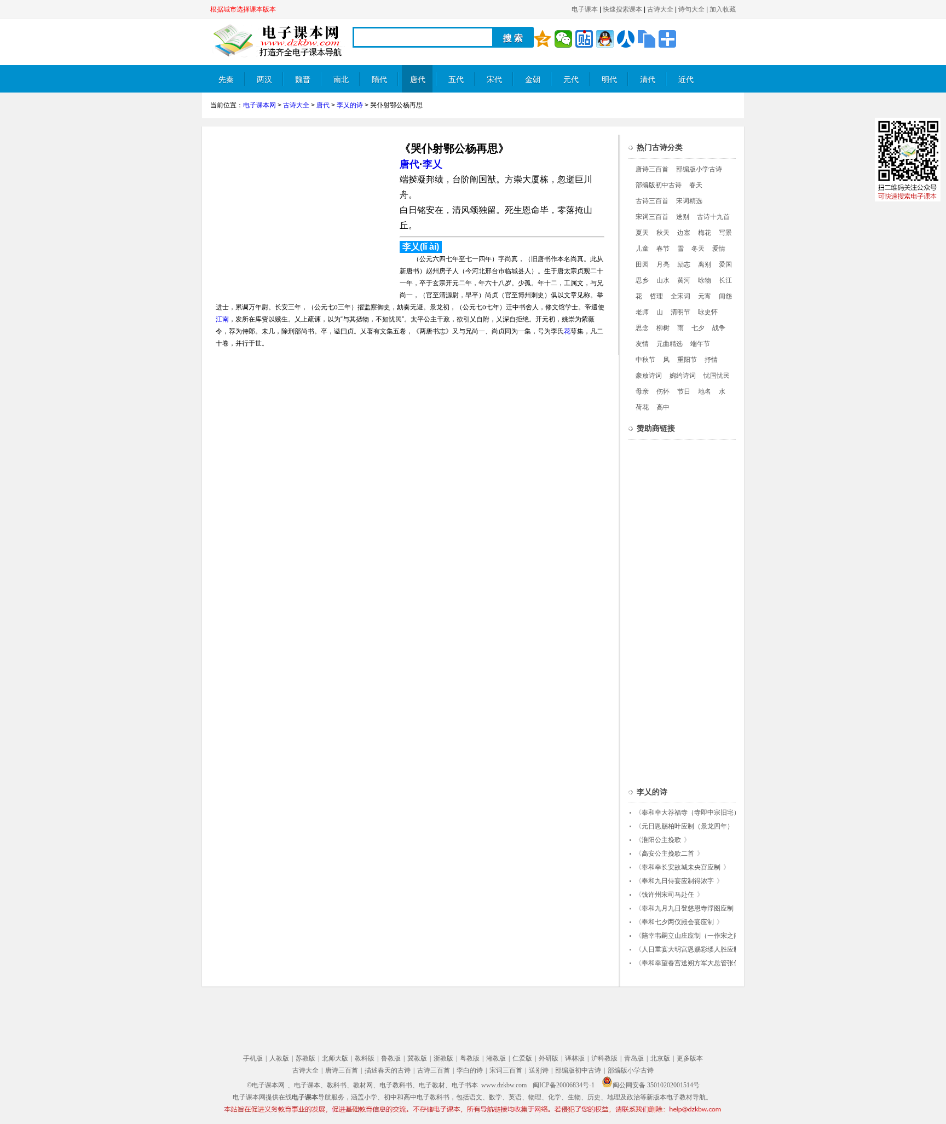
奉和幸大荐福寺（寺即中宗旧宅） (691, 812)
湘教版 (496, 1058)
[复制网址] (646, 39)
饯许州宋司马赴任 (668, 894)
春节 (663, 248)
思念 (642, 328)
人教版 (279, 1058)
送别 (682, 217)
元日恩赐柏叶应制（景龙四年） (688, 826)
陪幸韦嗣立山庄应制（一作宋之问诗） (697, 935)
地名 (704, 391)
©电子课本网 (266, 1085)
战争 (718, 328)
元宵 (704, 296)
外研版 (548, 1058)
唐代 (417, 80)
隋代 (379, 80)
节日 (683, 391)
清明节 (680, 312)
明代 (609, 80)
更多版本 (690, 1058)
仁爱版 (522, 1058)
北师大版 (335, 1058)
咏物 (704, 280)
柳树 (663, 328)
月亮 (663, 264)
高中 (663, 407)
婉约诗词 (683, 375)
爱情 (718, 248)
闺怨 (725, 296)
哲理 (656, 296)
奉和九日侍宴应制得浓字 (678, 881)
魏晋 (302, 80)
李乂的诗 (350, 105)
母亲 (642, 391)
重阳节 (687, 360)
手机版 (253, 1058)
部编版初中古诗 (659, 185)
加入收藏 (723, 9)
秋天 (663, 233)
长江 (725, 280)
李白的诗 (470, 1070)
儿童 (642, 248)
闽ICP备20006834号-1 (564, 1085)
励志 (683, 264)
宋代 (494, 80)
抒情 (711, 360)
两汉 (264, 80)
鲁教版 (391, 1058)
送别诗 (539, 1070)
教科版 (364, 1058)
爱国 (725, 264)
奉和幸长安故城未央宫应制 (681, 867)
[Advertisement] (302, 211)
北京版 (660, 1058)
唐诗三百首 (652, 169)
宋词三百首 (652, 217)
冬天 (698, 248)
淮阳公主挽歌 (661, 840)
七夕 (698, 328)
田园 (642, 264)
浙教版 (443, 1058)
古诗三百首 (652, 201)
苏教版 (305, 1058)
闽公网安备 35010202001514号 (656, 1085)
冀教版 (417, 1058)
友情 (642, 344)
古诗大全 (660, 9)
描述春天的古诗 (388, 1070)
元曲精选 (669, 344)
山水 (663, 280)
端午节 (700, 344)
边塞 (683, 233)
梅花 (704, 233)
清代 (647, 80)
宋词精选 (689, 201)
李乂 (432, 164)
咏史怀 (708, 312)
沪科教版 (604, 1058)
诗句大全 (691, 9)
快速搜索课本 (622, 9)
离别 (704, 264)
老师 (642, 312)
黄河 (683, 280)
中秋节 (645, 360)
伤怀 (663, 391)
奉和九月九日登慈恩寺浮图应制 (688, 908)
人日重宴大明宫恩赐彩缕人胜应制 (691, 949)
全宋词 (680, 296)
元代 (571, 80)
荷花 (642, 407)
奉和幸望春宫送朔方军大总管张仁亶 (694, 963)
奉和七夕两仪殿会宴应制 (678, 922)
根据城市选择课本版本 (243, 9)
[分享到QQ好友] (605, 39)
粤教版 (470, 1058)
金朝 (532, 80)
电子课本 (585, 9)
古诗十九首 (713, 217)
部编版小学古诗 (699, 169)
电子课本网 (259, 105)
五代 (456, 80)
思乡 (642, 280)
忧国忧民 (716, 375)
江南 (222, 319)
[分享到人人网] (625, 39)
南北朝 (341, 84)
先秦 (226, 80)
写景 (725, 233)
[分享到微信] (563, 39)
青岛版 (634, 1058)
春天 (695, 185)
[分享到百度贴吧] (584, 39)
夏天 (642, 233)
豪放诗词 (649, 375)
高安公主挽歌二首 (668, 853)
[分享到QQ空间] (542, 39)
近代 (686, 80)
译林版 (575, 1058)
